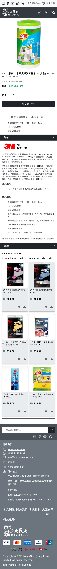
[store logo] (10, 12)
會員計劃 (35, 509)
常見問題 (50, 3)
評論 (6, 246)
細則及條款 (25, 565)
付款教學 (9, 519)
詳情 (6, 137)
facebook (8, 3)
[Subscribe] (51, 430)
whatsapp (17, 3)
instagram (3, 3)
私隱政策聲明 (10, 565)
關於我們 (22, 509)
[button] (19, 307)
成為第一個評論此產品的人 (12, 81)
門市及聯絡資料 (33, 3)
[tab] (28, 137)
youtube (12, 3)
